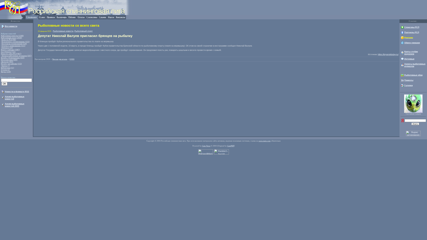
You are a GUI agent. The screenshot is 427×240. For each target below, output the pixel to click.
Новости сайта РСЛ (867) (11, 54)
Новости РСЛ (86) (9, 40)
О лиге (42, 17)
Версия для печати (59, 59)
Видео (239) (6, 72)
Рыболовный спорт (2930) (11, 38)
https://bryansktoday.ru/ (388, 54)
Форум (111, 17)
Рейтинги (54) (7, 48)
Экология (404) (7, 62)
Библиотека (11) (7, 68)
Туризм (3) (5, 70)
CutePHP (230, 146)
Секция (102, 17)
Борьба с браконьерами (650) (13, 58)
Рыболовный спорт (83, 31)
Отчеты (81, 17)
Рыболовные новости (63, 31)
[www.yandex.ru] (402, 121)
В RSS (72, 59)
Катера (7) (6, 66)
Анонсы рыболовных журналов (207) (17, 56)
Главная (31, 17)
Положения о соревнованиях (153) (16, 42)
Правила (51, 17)
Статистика (91, 17)
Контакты (120, 17)
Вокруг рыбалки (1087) (10, 50)
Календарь (62, 17)
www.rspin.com (265, 141)
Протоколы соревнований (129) (14, 44)
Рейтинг (72, 17)
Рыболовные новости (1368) (12, 36)
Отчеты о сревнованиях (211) (13, 46)
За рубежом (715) (8, 52)
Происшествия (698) (9, 60)
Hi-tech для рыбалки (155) (11, 64)
